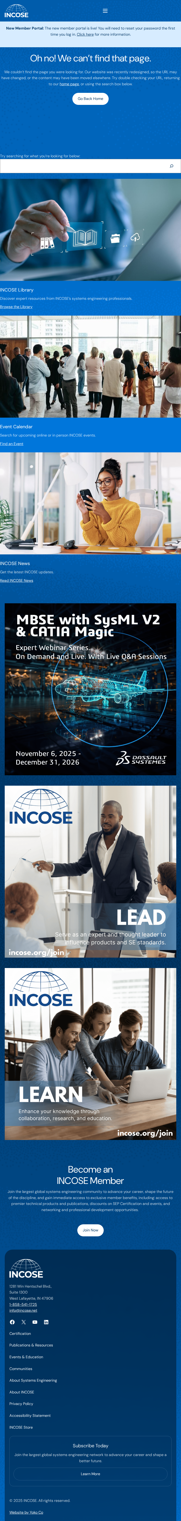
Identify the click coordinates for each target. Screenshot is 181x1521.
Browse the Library (16, 306)
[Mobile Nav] (105, 11)
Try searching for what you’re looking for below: (40, 156)
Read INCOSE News (16, 580)
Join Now (90, 1230)
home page (69, 83)
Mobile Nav (105, 11)
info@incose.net (23, 1310)
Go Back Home (90, 98)
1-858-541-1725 (23, 1304)
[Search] (171, 166)
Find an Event (11, 443)
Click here (85, 34)
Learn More (90, 1473)
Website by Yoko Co (26, 1512)
